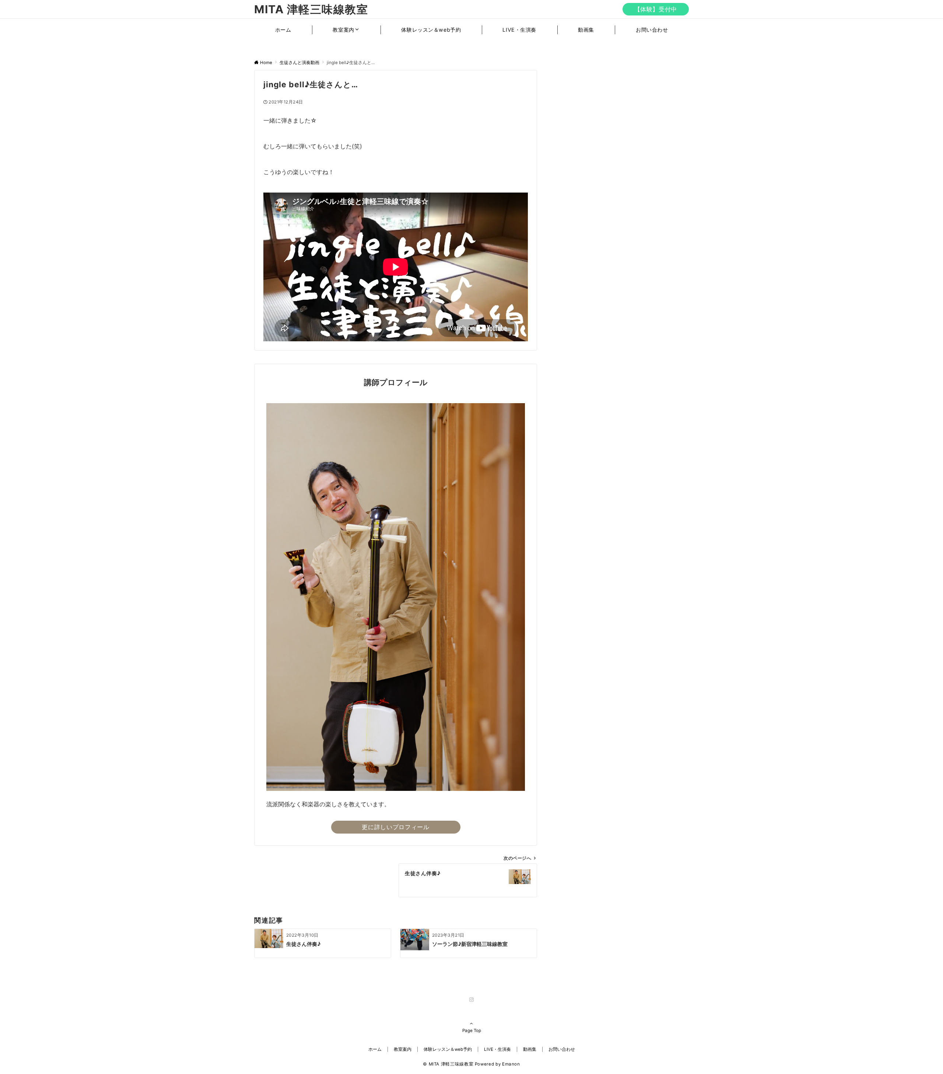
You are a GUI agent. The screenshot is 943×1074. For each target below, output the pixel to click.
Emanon (511, 1064)
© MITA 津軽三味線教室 (448, 1064)
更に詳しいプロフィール (395, 827)
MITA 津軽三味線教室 (311, 9)
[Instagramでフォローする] (471, 1000)
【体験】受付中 (655, 9)
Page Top (471, 1030)
